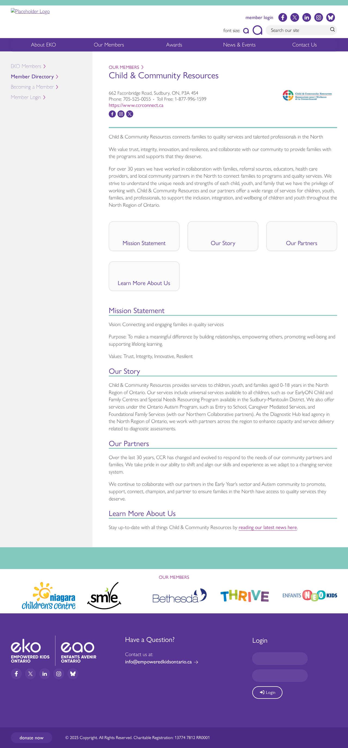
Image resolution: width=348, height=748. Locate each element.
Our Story (223, 243)
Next (338, 594)
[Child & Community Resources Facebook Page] (112, 114)
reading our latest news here (268, 527)
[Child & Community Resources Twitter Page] (129, 114)
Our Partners (301, 243)
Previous (9, 593)
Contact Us (304, 44)
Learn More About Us (144, 283)
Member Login (26, 97)
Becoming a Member (32, 87)
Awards (174, 44)
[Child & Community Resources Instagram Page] (121, 114)
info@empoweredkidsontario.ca (158, 662)
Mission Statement (144, 243)
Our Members (109, 44)
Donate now (32, 738)
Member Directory (32, 76)
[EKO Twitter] (294, 17)
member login (259, 17)
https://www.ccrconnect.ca (136, 105)
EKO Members (26, 66)
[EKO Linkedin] (306, 17)
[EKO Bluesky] (330, 17)
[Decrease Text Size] (246, 30)
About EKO (43, 44)
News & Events (239, 44)
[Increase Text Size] (257, 30)
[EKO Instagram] (318, 17)
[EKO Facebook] (282, 17)
